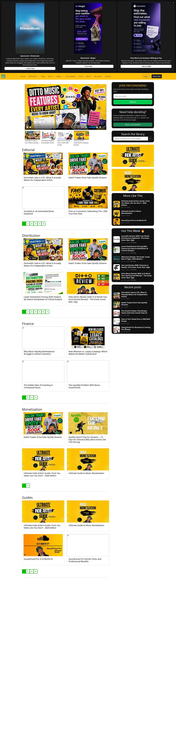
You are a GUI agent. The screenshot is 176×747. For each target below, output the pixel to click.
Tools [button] (50, 76)
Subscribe (157, 76)
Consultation (71, 76)
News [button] (59, 76)
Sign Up (133, 102)
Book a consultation (133, 124)
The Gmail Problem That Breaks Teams (47, 142)
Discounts (98, 76)
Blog (43, 76)
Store (81, 76)
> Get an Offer (146, 66)
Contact (108, 76)
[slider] (55, 127)
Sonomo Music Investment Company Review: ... (81, 143)
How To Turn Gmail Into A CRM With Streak (63, 143)
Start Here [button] (33, 76)
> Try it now (88, 66)
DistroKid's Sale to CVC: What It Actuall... (32, 142)
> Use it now (30, 68)
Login (146, 76)
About (88, 76)
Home (23, 76)
